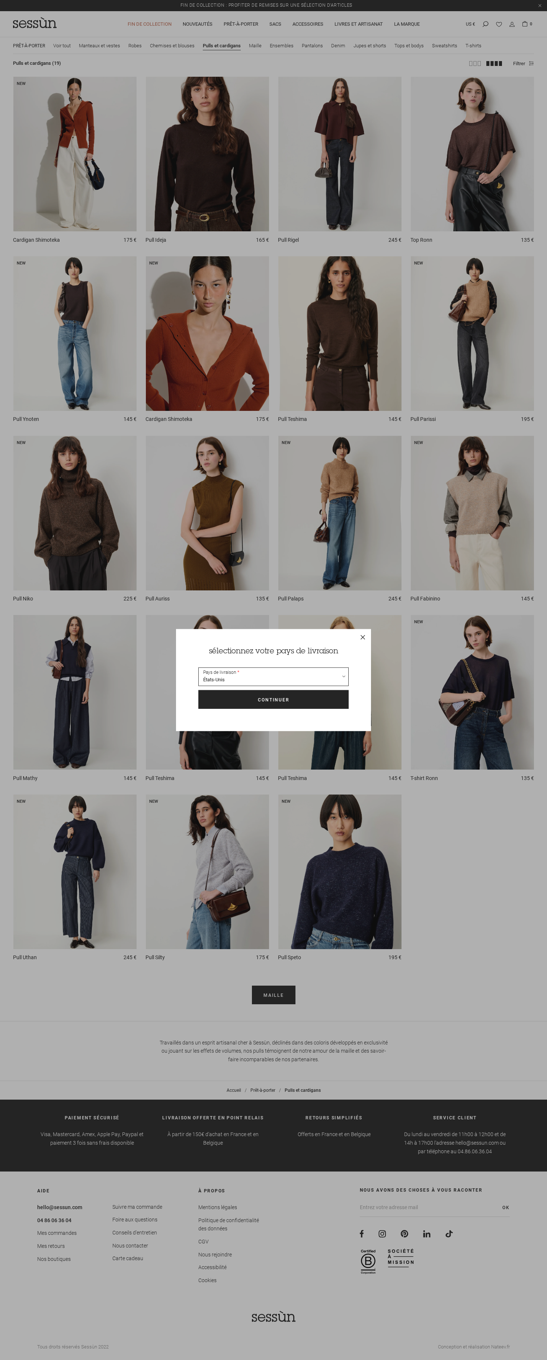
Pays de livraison (219, 672)
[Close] (363, 637)
